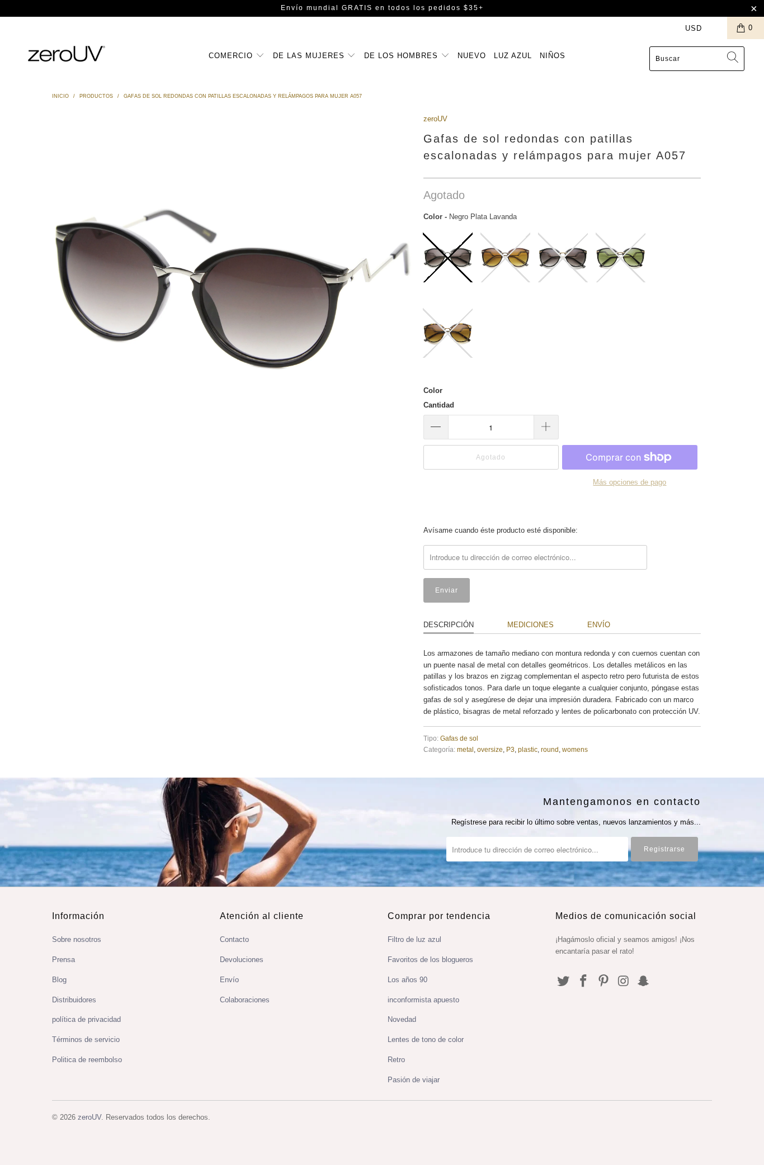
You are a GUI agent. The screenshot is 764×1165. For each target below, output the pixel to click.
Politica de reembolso (87, 1059)
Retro (396, 1059)
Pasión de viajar (414, 1080)
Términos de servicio (86, 1039)
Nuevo (472, 55)
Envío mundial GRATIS (326, 8)
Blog (59, 979)
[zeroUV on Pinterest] (603, 981)
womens (575, 749)
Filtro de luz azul (414, 939)
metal (465, 749)
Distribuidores (74, 1000)
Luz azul (513, 55)
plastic (527, 749)
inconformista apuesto (423, 1000)
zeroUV (435, 119)
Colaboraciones (245, 1000)
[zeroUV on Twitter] (563, 981)
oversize (490, 749)
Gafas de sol (459, 738)
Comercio (232, 55)
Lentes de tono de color (426, 1039)
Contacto (234, 939)
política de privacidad (86, 1019)
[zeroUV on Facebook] (584, 981)
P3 (510, 749)
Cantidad (438, 405)
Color (432, 390)
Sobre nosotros (76, 939)
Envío (598, 625)
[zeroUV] (66, 53)
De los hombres (402, 55)
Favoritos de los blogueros (430, 959)
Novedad (402, 1019)
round (550, 749)
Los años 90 (407, 979)
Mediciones (530, 625)
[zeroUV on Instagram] (623, 981)
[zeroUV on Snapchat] (643, 981)
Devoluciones (241, 959)
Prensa (63, 959)
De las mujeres (310, 55)
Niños (552, 55)
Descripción (448, 625)
